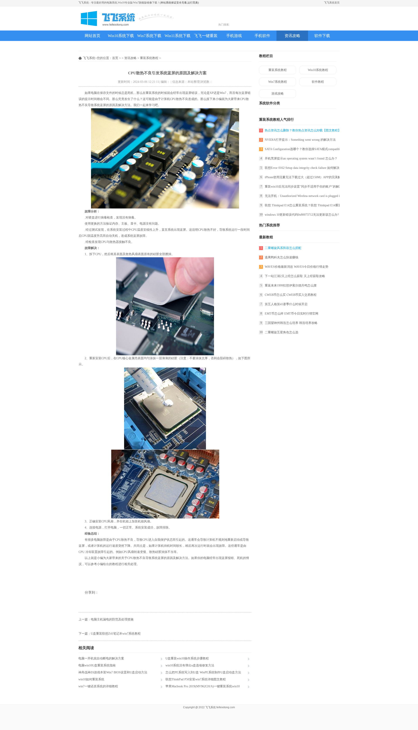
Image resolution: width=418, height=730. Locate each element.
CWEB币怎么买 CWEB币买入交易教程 (291, 294)
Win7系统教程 (277, 81)
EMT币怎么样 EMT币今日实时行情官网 (291, 313)
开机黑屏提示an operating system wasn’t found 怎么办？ (301, 158)
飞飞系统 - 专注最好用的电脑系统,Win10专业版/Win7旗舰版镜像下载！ (119, 2)
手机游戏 (234, 36)
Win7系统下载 (149, 36)
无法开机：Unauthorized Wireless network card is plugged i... (303, 196)
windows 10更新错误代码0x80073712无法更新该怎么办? (302, 214)
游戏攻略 (277, 93)
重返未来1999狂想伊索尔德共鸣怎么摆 (291, 285)
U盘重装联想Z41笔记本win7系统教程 (116, 633)
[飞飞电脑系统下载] (126, 18)
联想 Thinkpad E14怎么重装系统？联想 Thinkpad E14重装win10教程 (310, 205)
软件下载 (322, 36)
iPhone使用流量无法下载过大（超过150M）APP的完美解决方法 (307, 177)
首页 (115, 58)
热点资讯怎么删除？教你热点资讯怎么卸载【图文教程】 (303, 130)
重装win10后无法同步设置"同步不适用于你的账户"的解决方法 (306, 186)
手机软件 (262, 36)
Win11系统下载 (177, 36)
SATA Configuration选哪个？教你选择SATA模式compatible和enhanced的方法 (315, 149)
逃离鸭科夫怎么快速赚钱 (281, 257)
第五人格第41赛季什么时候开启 (286, 304)
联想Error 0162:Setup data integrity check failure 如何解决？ (303, 167)
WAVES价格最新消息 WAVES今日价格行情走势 (296, 266)
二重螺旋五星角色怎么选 (281, 332)
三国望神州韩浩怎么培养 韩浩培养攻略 (291, 323)
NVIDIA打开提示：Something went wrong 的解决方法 (300, 139)
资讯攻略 (292, 36)
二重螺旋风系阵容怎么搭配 (283, 248)
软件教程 (318, 81)
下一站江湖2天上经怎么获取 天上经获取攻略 (295, 276)
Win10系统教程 (318, 70)
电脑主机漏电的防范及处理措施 (112, 619)
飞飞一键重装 (205, 36)
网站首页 (92, 36)
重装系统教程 (149, 58)
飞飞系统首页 (332, 2)
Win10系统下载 (121, 36)
